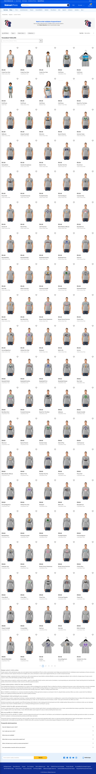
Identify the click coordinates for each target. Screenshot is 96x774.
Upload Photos (41, 0)
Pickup (10, 9)
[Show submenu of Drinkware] (72, 10)
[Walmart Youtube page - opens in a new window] (73, 757)
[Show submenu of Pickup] (13, 10)
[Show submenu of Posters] (33, 10)
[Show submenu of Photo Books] (56, 10)
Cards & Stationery (24, 9)
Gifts (59, 9)
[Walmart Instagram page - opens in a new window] (76, 757)
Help (73, 5)
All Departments (7, 766)
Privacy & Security (27, 768)
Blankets (46, 9)
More (82, 9)
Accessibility (78, 766)
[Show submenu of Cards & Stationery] (28, 10)
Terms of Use (18, 768)
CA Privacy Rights (37, 768)
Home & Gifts (5, 14)
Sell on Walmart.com (40, 766)
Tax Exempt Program (86, 766)
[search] (41, 41)
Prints (16, 9)
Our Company (30, 766)
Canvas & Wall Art (38, 9)
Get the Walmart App (9, 768)
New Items (6, 9)
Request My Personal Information (84, 768)
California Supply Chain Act (49, 768)
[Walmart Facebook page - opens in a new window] (64, 757)
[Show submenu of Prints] (18, 10)
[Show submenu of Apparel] (66, 10)
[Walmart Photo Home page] (11, 5)
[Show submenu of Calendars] (79, 10)
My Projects (24, 0)
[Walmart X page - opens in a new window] (67, 757)
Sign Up (40, 757)
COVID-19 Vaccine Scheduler (57, 766)
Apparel (64, 9)
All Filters (6, 33)
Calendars (77, 9)
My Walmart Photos (32, 0)
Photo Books (53, 9)
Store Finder (18, 0)
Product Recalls (69, 766)
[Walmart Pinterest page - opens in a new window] (70, 757)
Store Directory (16, 766)
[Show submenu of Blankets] (48, 10)
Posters (31, 9)
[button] (10, 48)
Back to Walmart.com (8, 0)
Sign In (90, 0)
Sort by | (82, 33)
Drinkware (70, 9)
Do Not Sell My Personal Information (66, 768)
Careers (24, 766)
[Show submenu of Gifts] (60, 10)
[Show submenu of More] (83, 10)
